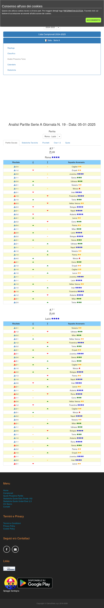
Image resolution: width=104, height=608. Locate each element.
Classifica (11, 53)
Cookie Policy (9, 528)
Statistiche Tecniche (30, 142)
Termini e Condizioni (12, 523)
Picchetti (45, 142)
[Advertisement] (52, 101)
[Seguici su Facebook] (6, 549)
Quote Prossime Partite (13, 495)
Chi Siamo (7, 504)
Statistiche (11, 70)
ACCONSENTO (93, 20)
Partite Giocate (11, 142)
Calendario (11, 64)
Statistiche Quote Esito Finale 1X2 (17, 498)
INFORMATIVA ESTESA (73, 11)
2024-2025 (50, 27)
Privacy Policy (9, 526)
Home (5, 490)
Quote (67, 142)
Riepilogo (11, 48)
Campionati (8, 493)
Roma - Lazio (50, 136)
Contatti (6, 506)
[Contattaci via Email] (15, 549)
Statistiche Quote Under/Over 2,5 (17, 501)
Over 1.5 (57, 142)
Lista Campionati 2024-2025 (52, 34)
